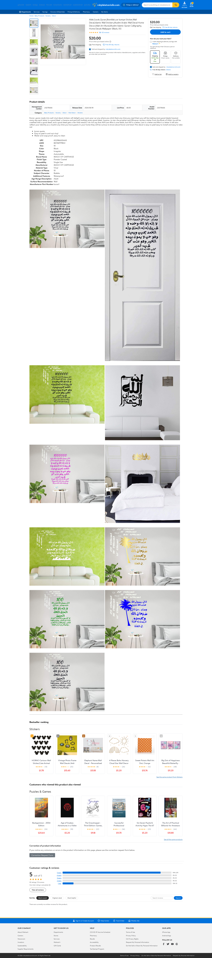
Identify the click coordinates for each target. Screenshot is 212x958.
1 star (59, 883)
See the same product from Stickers (169, 777)
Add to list (158, 74)
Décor (54, 16)
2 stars (59, 881)
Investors (21, 942)
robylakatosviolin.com (113, 49)
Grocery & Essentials (57, 12)
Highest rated (57, 898)
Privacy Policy (131, 935)
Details (168, 70)
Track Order (120, 921)
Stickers (80, 113)
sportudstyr (87, 5)
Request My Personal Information (137, 942)
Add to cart (165, 32)
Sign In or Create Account (85, 921)
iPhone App (166, 932)
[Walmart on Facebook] (163, 944)
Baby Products (39, 16)
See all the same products (173, 839)
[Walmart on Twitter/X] (168, 944)
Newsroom (21, 939)
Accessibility (94, 942)
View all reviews (38, 890)
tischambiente (57, 5)
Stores (56, 935)
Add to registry (173, 74)
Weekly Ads (135, 921)
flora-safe (49, 5)
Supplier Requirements (25, 949)
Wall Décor (72, 113)
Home (31, 16)
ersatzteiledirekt (78, 5)
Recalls (92, 939)
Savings (44, 12)
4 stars (59, 875)
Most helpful (71, 898)
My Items (104, 12)
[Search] (175, 4)
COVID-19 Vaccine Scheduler (100, 932)
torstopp (35, 5)
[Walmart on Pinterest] (176, 944)
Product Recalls (95, 946)
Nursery (48, 16)
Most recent (42, 898)
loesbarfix (28, 5)
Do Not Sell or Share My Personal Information (142, 946)
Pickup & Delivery (74, 12)
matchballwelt (67, 5)
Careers (95, 12)
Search (178, 898)
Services (37, 12)
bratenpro (42, 5)
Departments (26, 12)
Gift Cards (57, 946)
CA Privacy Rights (132, 939)
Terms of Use (130, 932)
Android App (166, 935)
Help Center (105, 921)
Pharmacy (86, 12)
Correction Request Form (42, 855)
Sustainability (22, 946)
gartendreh (21, 5)
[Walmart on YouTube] (172, 944)
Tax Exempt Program (97, 949)
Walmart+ (57, 942)
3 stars (59, 878)
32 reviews (105, 32)
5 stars (59, 873)
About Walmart (23, 932)
